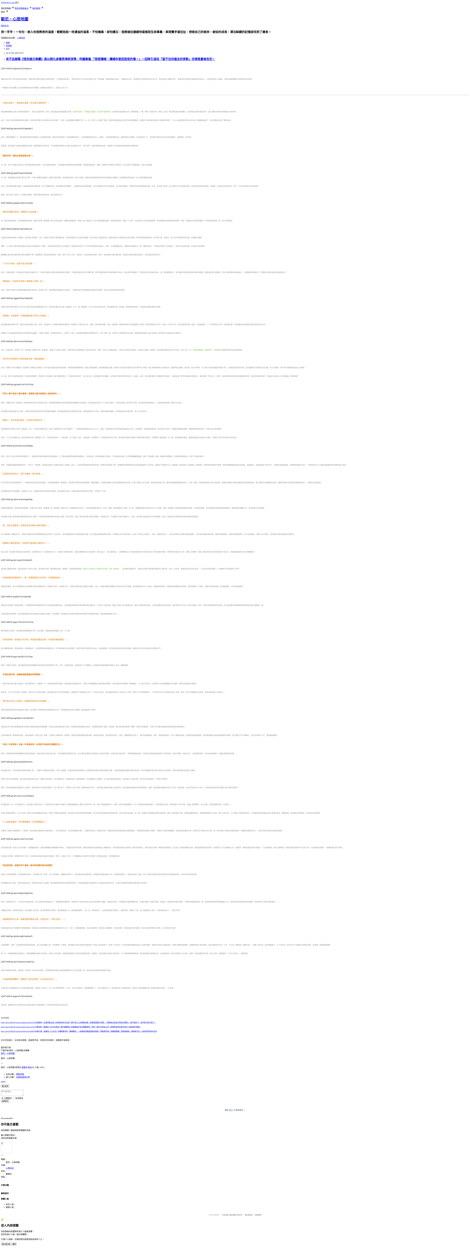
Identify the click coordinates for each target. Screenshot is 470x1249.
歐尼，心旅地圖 (14, 19)
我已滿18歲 (6, 1244)
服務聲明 (258, 1215)
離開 (14, 1244)
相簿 (8, 43)
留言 (30, 1067)
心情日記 (21, 38)
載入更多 (5, 1086)
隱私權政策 (249, 1215)
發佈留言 (5, 1101)
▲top (3, 1081)
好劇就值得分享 (23, 1077)
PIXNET (216, 1215)
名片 (8, 49)
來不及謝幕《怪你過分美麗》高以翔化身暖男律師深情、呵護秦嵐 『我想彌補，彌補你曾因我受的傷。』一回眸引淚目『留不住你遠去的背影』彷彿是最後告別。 (110, 59)
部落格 (9, 46)
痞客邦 (24, 1067)
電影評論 (20, 1074)
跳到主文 (5, 26)
